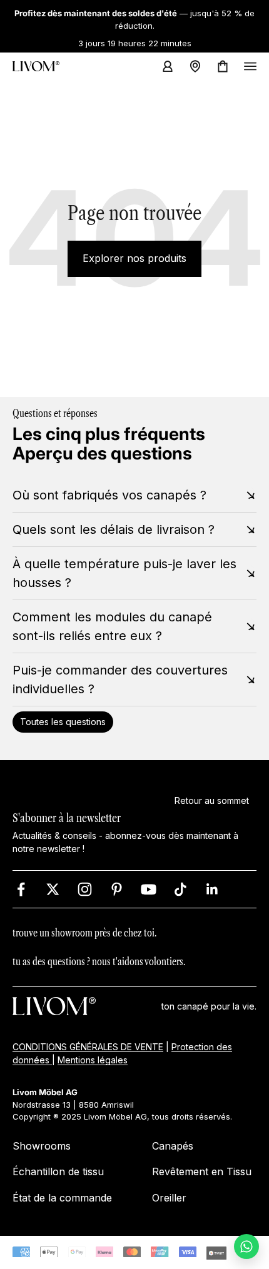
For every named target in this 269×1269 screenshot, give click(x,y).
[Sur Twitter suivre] (52, 889)
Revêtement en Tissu (201, 1171)
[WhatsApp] (246, 1246)
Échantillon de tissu (58, 1171)
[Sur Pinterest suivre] (116, 889)
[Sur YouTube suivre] (148, 889)
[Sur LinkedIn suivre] (212, 889)
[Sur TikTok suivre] (180, 889)
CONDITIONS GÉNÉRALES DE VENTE (88, 1046)
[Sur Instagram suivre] (84, 889)
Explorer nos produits (134, 258)
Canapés (172, 1146)
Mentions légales (93, 1060)
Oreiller (169, 1197)
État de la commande (62, 1197)
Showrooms (42, 1146)
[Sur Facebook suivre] (21, 889)
